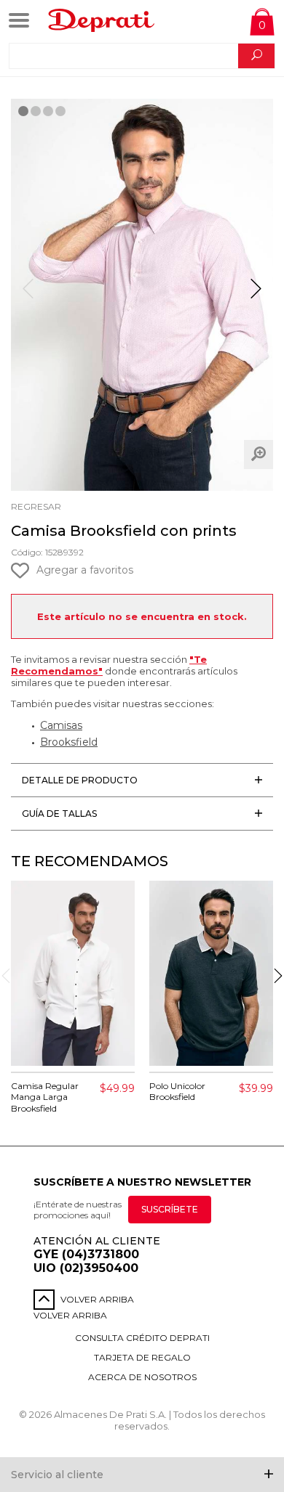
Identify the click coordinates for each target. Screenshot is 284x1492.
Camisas (61, 725)
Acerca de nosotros (142, 1376)
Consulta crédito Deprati (142, 1337)
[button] (256, 295)
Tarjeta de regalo (142, 1357)
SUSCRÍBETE (169, 1209)
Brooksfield (69, 742)
